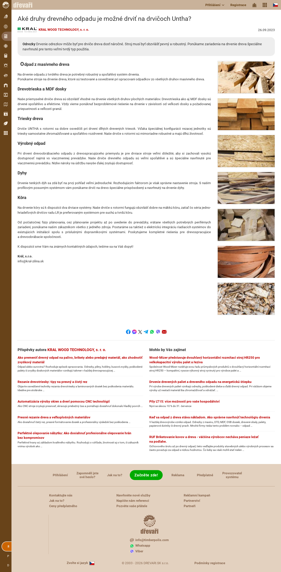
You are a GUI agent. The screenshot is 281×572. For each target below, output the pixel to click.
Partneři (190, 506)
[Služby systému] (265, 5)
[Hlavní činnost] (254, 5)
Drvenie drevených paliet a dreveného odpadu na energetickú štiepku (200, 382)
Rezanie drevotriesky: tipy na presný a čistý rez (52, 382)
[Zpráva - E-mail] (164, 332)
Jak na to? (114, 475)
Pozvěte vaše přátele (131, 506)
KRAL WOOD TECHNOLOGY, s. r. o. (64, 29)
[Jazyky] (275, 5)
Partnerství (192, 501)
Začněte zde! (146, 475)
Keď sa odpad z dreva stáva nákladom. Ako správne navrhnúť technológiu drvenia (209, 417)
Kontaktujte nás (60, 495)
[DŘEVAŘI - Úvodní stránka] (25, 5)
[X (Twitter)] (140, 332)
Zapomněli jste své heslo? (87, 475)
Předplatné (205, 475)
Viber (139, 551)
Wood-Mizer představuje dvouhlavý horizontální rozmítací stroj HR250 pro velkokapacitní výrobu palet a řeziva (204, 360)
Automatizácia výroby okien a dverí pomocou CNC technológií (64, 401)
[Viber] (158, 332)
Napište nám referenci (132, 501)
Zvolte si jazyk (77, 563)
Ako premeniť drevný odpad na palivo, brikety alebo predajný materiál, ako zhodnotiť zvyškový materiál (80, 360)
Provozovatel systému (232, 475)
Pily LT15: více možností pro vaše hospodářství (184, 401)
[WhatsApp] (152, 332)
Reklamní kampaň (197, 495)
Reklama (177, 475)
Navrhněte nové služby (133, 495)
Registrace (238, 5)
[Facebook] (128, 332)
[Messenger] (134, 332)
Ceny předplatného (63, 506)
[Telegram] (146, 332)
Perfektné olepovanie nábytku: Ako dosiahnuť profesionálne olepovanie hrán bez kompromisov (74, 435)
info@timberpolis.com (152, 540)
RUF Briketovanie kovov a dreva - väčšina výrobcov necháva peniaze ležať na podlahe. (203, 439)
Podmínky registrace (209, 563)
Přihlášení (212, 5)
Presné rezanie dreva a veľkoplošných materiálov (54, 417)
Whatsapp (142, 545)
